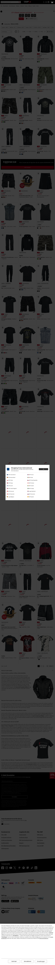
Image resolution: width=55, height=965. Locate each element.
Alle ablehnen (27, 961)
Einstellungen (41, 961)
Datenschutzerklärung (43, 938)
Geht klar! (14, 961)
